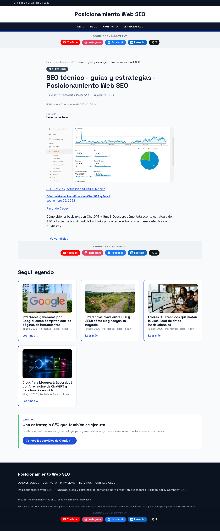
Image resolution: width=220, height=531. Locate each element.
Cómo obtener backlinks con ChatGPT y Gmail (78, 196)
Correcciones (105, 482)
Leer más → (30, 335)
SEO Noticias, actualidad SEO (67, 189)
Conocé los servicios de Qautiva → (50, 440)
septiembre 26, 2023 (60, 200)
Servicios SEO (133, 26)
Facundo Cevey (57, 208)
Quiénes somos (28, 482)
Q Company (172, 490)
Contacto (110, 26)
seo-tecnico (62, 62)
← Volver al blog (57, 238)
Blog (94, 26)
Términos (85, 482)
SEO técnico (96, 189)
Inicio (80, 26)
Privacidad (67, 482)
